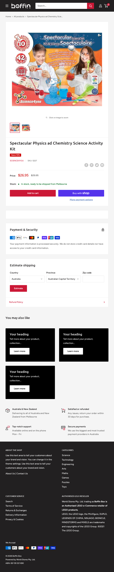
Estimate (18, 288)
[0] (106, 5)
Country (14, 272)
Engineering (68, 464)
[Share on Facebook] (86, 165)
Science (66, 455)
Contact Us (22, 473)
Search (9, 501)
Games (65, 477)
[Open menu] (7, 6)
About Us (10, 473)
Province (50, 272)
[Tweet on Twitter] (97, 165)
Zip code (87, 272)
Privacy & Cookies (14, 519)
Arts (64, 468)
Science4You (17, 161)
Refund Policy (16, 302)
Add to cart (33, 193)
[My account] (100, 5)
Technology (68, 459)
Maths (65, 473)
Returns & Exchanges (16, 510)
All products (19, 16)
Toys (64, 486)
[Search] (90, 6)
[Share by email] (102, 165)
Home (8, 16)
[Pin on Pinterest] (92, 165)
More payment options (81, 199)
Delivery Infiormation (16, 515)
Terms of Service (14, 506)
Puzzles (65, 482)
